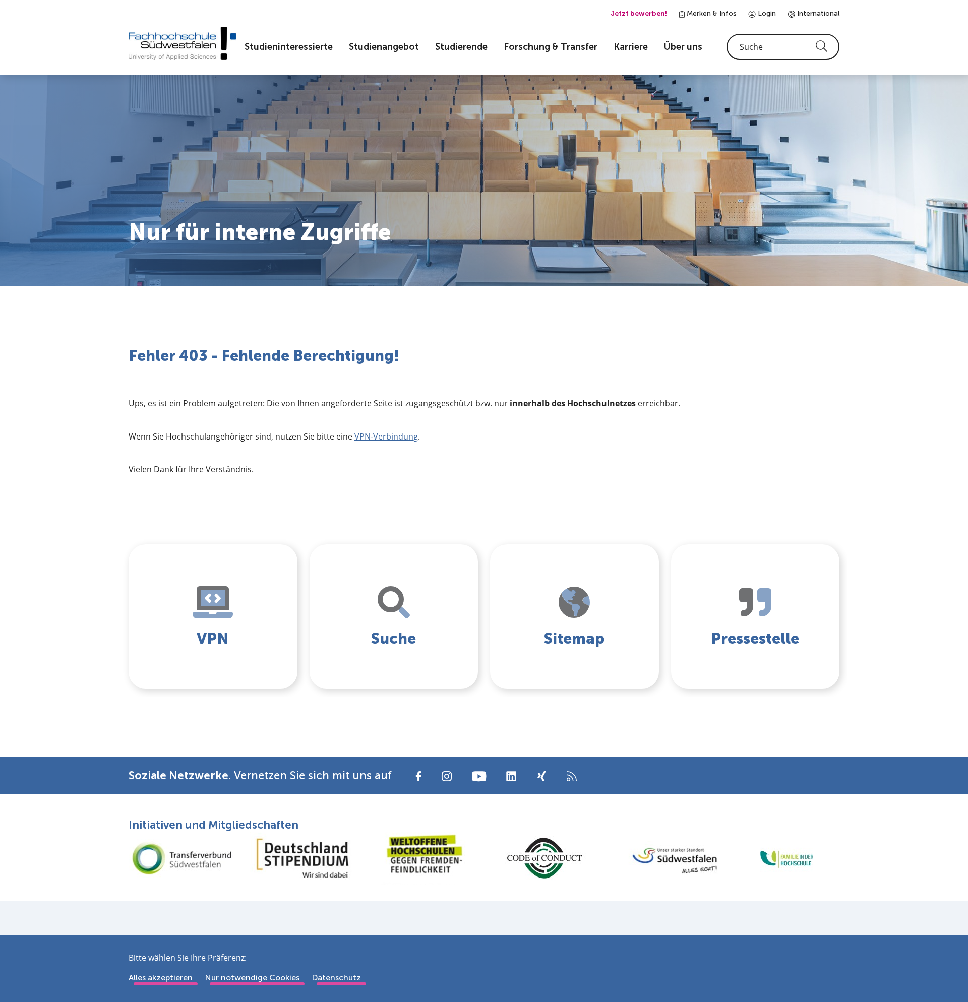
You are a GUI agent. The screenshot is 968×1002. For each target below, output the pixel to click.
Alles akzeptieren (161, 977)
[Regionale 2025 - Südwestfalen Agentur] (665, 858)
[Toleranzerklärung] (423, 858)
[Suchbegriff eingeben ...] (783, 46)
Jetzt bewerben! (639, 13)
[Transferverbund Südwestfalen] (181, 858)
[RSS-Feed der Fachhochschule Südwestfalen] (572, 775)
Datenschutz (336, 977)
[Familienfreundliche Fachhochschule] (786, 858)
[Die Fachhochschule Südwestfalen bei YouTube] (479, 775)
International (817, 13)
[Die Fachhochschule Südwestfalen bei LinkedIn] (511, 776)
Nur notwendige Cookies (252, 977)
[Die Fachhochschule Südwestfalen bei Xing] (541, 776)
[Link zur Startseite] (182, 43)
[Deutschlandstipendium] (302, 858)
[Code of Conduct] (544, 858)
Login (766, 13)
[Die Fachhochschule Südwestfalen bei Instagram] (447, 775)
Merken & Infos (711, 13)
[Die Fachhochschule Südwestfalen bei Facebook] (418, 775)
